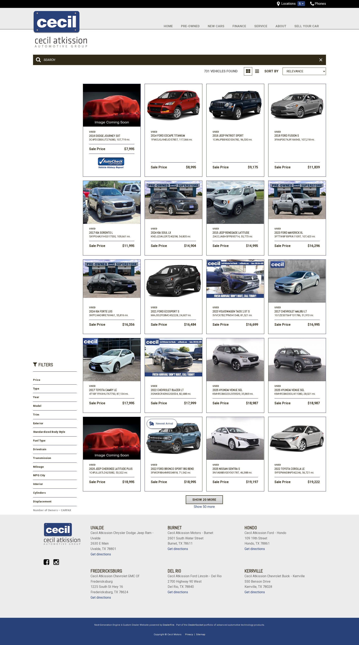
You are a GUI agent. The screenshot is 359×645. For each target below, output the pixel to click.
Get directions (101, 554)
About (280, 26)
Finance (239, 26)
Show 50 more (204, 507)
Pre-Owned (190, 26)
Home (168, 26)
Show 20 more (204, 500)
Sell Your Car (306, 26)
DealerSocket (195, 625)
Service (260, 26)
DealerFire (168, 625)
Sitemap (200, 634)
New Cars (216, 26)
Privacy (189, 634)
